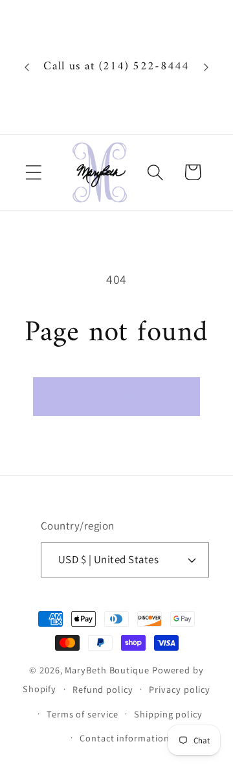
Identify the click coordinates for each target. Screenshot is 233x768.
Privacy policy (179, 689)
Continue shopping (116, 396)
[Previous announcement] (27, 67)
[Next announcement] (206, 67)
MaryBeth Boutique (107, 670)
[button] (33, 172)
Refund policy (102, 689)
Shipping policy (168, 714)
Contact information (124, 738)
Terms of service (82, 714)
